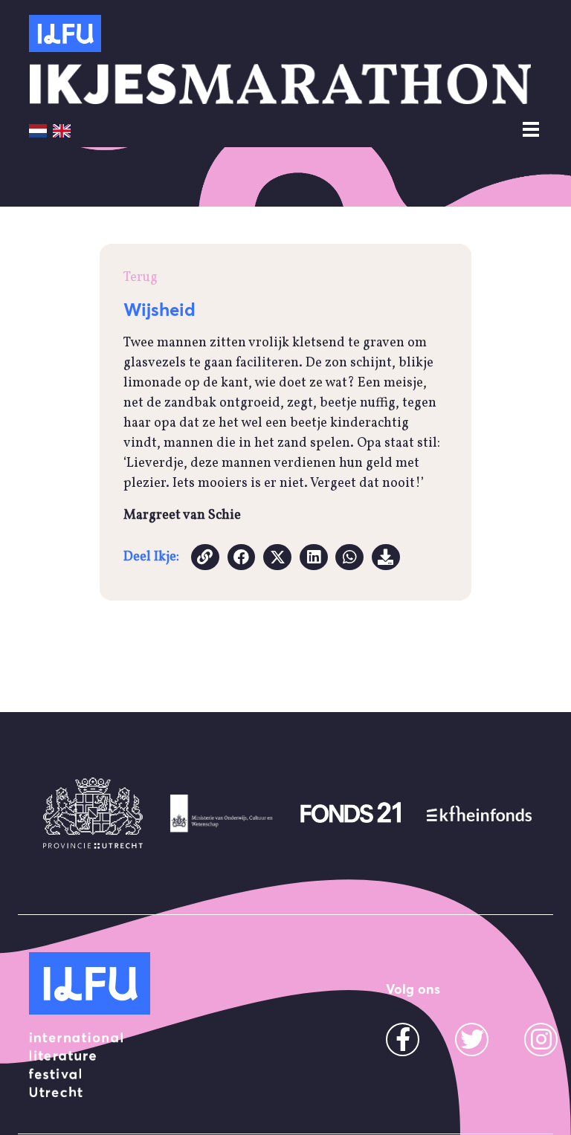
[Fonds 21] (350, 813)
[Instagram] (541, 1044)
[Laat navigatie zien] (531, 130)
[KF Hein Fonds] (479, 813)
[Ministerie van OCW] (222, 813)
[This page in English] (62, 130)
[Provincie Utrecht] (93, 813)
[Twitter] (472, 1044)
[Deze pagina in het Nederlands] (38, 130)
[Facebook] (403, 1044)
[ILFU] (89, 983)
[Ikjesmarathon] (65, 33)
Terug (140, 277)
